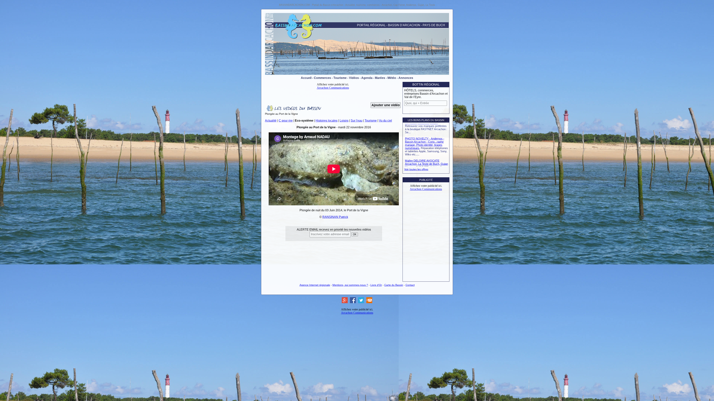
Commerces (322, 77)
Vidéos (354, 77)
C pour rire (286, 120)
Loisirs (344, 120)
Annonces (405, 77)
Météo (391, 77)
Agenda (366, 77)
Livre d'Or (376, 284)
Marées (380, 77)
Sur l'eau (356, 120)
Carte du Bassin (393, 284)
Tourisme (340, 77)
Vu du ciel (385, 120)
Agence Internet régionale (315, 284)
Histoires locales (326, 120)
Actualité (270, 120)
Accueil (306, 77)
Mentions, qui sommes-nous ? (350, 284)
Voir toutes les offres (416, 169)
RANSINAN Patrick (335, 217)
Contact (410, 284)
